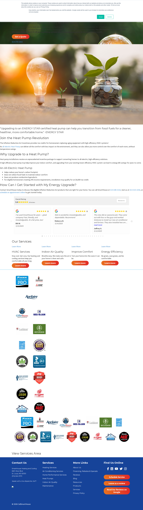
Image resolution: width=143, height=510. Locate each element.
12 (65, 236)
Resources (77, 482)
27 (97, 236)
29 (101, 236)
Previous (11, 221)
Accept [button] (101, 17)
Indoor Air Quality (50, 482)
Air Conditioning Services (53, 471)
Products (77, 486)
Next (132, 221)
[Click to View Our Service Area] (13, 487)
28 (99, 236)
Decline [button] (109, 17)
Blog (75, 479)
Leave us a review (117, 483)
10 (61, 236)
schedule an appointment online (12, 192)
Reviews (76, 475)
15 (71, 236)
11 (63, 236)
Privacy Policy (79, 493)
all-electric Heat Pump (11, 146)
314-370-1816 (17, 42)
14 (69, 236)
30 (103, 236)
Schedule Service (117, 477)
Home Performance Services (54, 475)
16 (74, 236)
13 (67, 236)
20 (82, 236)
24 (90, 236)
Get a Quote (20, 36)
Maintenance (48, 486)
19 (80, 236)
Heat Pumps (48, 479)
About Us (77, 468)
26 (94, 236)
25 (92, 236)
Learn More (16, 246)
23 (88, 236)
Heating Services (49, 468)
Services (76, 490)
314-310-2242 (135, 190)
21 (84, 236)
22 (86, 236)
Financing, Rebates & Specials (85, 471)
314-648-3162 (115, 190)
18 (78, 236)
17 (76, 236)
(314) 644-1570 (17, 476)
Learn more (20, 265)
